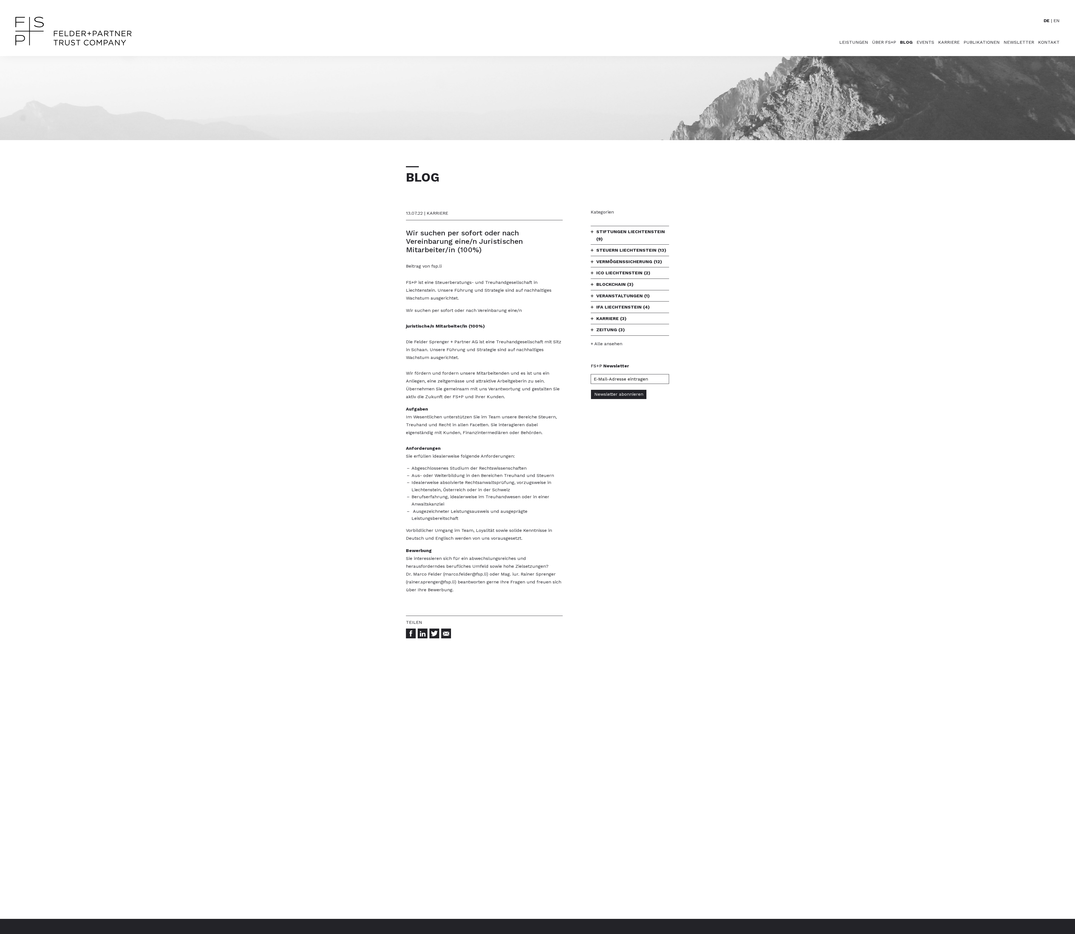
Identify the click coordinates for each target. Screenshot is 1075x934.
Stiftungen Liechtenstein (630, 235)
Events (925, 42)
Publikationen (982, 42)
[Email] (446, 633)
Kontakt (1049, 42)
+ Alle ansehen (606, 343)
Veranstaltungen (623, 295)
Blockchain (615, 284)
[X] (434, 633)
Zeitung (610, 329)
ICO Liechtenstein (623, 272)
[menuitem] (851, 48)
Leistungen (853, 42)
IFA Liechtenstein (623, 307)
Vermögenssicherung (629, 261)
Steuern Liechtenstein (631, 250)
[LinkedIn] (422, 633)
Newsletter (1019, 42)
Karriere (949, 42)
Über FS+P (884, 42)
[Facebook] (411, 633)
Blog (906, 42)
